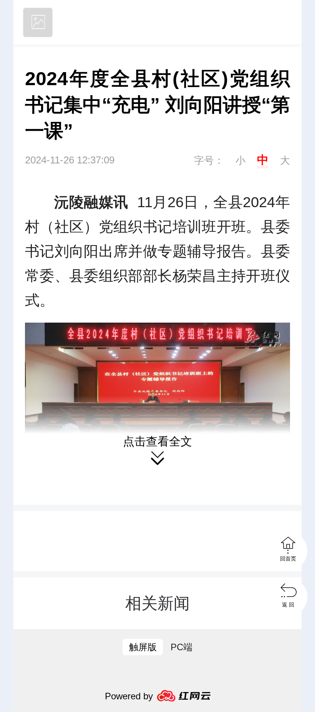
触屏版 (143, 647)
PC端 (181, 647)
